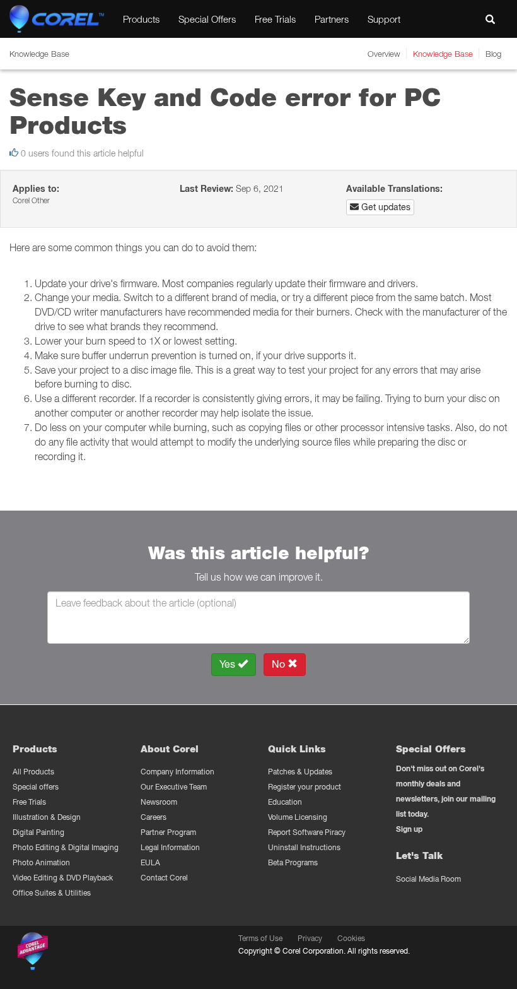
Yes (228, 664)
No (280, 664)
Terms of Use (260, 938)
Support (384, 19)
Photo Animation (41, 862)
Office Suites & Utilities (52, 892)
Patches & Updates (300, 771)
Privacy (310, 938)
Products (141, 19)
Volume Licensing (297, 817)
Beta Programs (293, 862)
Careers (153, 817)
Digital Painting (38, 832)
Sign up (409, 829)
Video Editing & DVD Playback (63, 877)
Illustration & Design (47, 817)
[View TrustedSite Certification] (93, 953)
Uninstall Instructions (304, 847)
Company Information (177, 771)
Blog (493, 54)
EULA (150, 862)
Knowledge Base (443, 54)
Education (285, 802)
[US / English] (461, 19)
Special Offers (207, 19)
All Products (33, 771)
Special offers (36, 786)
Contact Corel (164, 877)
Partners (332, 19)
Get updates (384, 207)
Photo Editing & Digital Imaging (66, 847)
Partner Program (168, 832)
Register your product (304, 786)
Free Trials (275, 19)
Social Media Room (428, 879)
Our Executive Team (174, 786)
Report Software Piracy (307, 832)
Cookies (351, 938)
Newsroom (159, 802)
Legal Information (170, 847)
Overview (384, 54)
